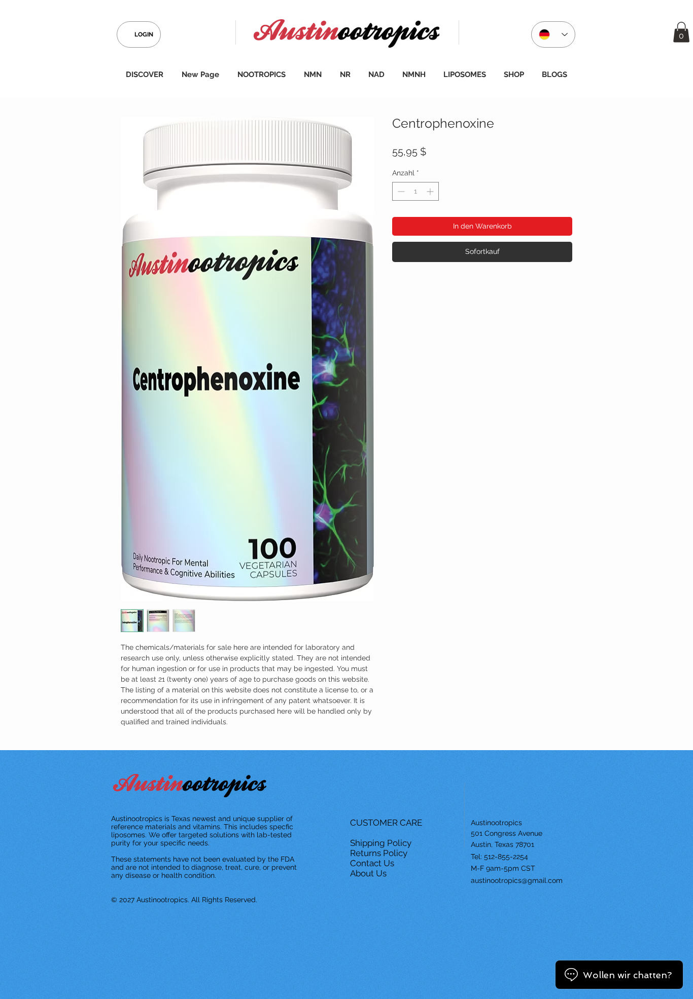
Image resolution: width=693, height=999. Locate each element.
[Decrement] (400, 191)
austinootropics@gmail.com (517, 880)
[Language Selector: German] (553, 34)
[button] (681, 32)
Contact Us (373, 863)
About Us (369, 873)
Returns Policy (379, 853)
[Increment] (431, 191)
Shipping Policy (381, 843)
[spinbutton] (415, 191)
